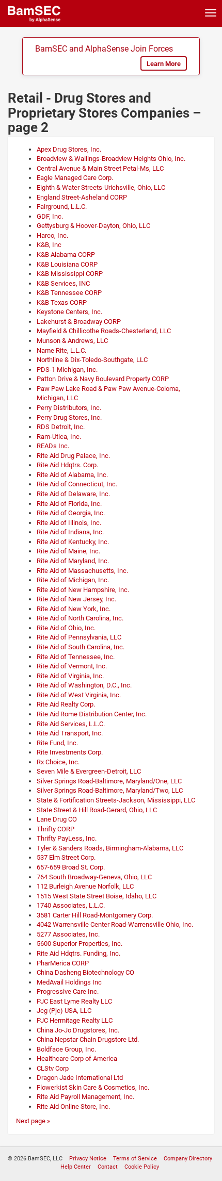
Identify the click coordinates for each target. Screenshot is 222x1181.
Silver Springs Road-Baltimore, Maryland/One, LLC (109, 781)
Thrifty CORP (55, 829)
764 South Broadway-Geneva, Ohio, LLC (94, 877)
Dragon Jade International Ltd (80, 1077)
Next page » (33, 1121)
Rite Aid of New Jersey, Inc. (76, 599)
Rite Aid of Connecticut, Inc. (77, 484)
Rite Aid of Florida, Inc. (69, 503)
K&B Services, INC (63, 283)
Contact (108, 1166)
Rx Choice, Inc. (58, 762)
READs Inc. (53, 446)
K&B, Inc (49, 245)
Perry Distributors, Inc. (69, 408)
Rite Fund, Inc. (57, 743)
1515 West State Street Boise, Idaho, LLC (96, 896)
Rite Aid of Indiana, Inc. (70, 532)
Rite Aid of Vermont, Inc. (72, 666)
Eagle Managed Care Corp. (75, 178)
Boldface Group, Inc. (66, 1049)
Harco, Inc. (52, 235)
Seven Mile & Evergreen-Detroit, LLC (89, 771)
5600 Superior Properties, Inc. (79, 943)
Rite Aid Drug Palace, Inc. (73, 456)
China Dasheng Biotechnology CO (85, 972)
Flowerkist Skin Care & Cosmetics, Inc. (93, 1087)
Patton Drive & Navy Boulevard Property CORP (103, 379)
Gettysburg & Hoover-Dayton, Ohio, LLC (93, 225)
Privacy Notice (87, 1158)
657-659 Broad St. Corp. (71, 867)
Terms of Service (135, 1158)
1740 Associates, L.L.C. (71, 905)
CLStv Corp (53, 1068)
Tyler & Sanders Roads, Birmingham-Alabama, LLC (110, 848)
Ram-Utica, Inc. (59, 436)
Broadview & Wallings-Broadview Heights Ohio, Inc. (111, 158)
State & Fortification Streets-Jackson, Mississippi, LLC (116, 800)
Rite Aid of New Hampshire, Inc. (83, 590)
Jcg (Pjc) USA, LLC (64, 1010)
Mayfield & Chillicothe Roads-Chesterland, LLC (104, 331)
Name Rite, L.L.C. (61, 350)
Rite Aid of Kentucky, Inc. (73, 542)
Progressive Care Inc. (68, 991)
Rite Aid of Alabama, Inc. (72, 475)
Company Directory (188, 1158)
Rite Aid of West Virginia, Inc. (79, 695)
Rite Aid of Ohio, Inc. (66, 628)
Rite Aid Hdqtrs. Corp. (67, 465)
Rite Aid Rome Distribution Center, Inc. (92, 714)
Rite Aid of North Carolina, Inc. (80, 618)
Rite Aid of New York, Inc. (73, 609)
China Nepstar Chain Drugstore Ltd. (88, 1039)
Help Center (75, 1166)
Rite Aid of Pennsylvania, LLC (79, 637)
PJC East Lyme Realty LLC (74, 1001)
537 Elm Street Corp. (66, 857)
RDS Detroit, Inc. (61, 427)
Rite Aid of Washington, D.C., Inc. (84, 685)
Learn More (164, 64)
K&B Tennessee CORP (69, 293)
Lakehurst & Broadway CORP (79, 321)
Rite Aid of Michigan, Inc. (73, 580)
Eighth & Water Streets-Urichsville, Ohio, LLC (101, 187)
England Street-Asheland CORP (82, 197)
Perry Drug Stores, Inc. (69, 417)
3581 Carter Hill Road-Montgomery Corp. (95, 915)
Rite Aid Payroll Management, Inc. (85, 1097)
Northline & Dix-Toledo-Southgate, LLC (92, 360)
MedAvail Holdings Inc (69, 982)
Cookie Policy (141, 1166)
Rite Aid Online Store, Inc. (73, 1106)
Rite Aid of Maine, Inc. (68, 551)
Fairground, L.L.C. (62, 206)
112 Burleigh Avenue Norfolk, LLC (85, 886)
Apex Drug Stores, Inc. (69, 149)
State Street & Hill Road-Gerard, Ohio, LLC (97, 810)
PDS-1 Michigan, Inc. (67, 369)
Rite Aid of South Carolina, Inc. (80, 647)
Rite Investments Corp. (70, 752)
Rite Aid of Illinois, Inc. (69, 523)
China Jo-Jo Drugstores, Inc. (78, 1030)
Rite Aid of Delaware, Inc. (73, 494)
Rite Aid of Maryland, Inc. (73, 561)
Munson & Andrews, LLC (72, 341)
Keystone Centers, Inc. (69, 312)
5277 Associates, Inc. (68, 934)
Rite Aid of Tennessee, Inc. (76, 657)
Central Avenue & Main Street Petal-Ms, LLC (100, 168)
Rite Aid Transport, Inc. (70, 733)
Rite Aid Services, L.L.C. (71, 724)
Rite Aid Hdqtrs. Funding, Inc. (78, 953)
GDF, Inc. (50, 216)
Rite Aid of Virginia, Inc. (70, 676)
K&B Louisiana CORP (67, 264)
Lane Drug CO (57, 819)
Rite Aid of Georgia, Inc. (71, 513)
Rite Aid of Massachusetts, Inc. (82, 571)
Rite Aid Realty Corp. (66, 704)
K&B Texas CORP (62, 302)
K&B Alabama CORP (66, 254)
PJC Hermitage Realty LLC (75, 1020)
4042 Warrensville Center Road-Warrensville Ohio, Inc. (115, 924)
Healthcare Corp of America (77, 1058)
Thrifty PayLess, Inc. (67, 838)
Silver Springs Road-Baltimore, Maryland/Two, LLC (110, 790)
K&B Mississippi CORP (70, 273)
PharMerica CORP (63, 963)
